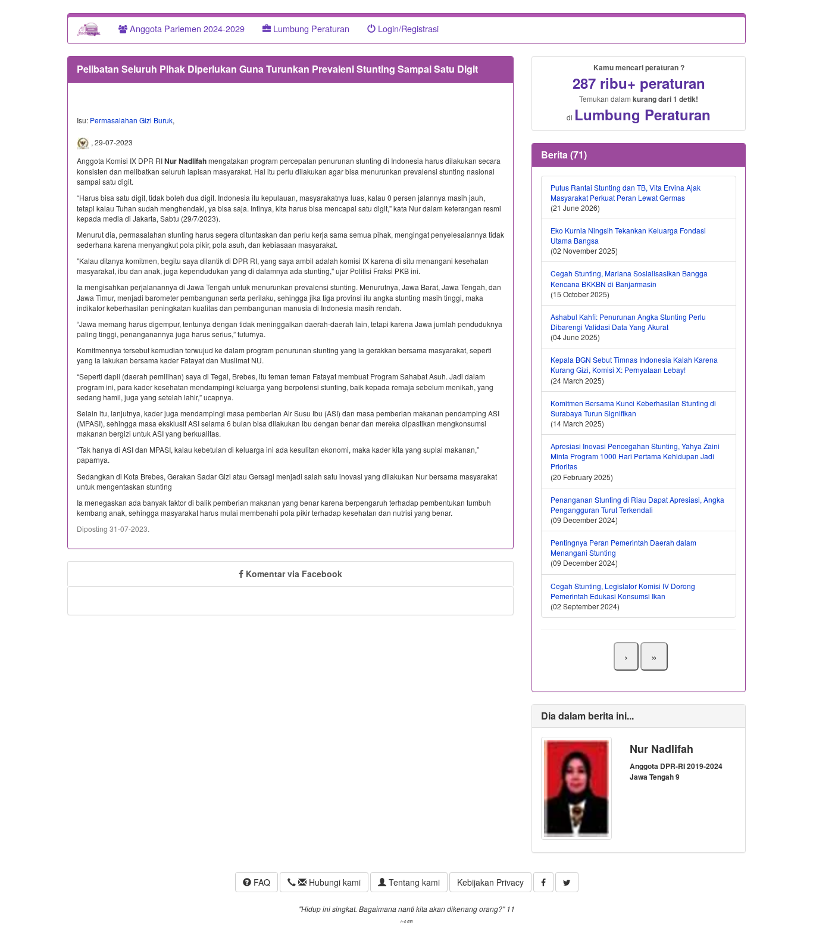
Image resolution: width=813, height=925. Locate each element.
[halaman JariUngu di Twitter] (567, 882)
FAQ (260, 882)
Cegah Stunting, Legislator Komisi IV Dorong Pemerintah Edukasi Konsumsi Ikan (623, 591)
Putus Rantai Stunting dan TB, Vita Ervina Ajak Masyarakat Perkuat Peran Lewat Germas (626, 192)
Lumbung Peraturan (310, 28)
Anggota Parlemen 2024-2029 (186, 28)
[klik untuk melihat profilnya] (576, 787)
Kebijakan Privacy (490, 882)
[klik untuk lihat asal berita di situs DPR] (84, 142)
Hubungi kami (334, 882)
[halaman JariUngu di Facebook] (543, 882)
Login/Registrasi (407, 28)
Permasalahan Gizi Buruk (131, 120)
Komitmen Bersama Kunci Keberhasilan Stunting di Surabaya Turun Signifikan (633, 408)
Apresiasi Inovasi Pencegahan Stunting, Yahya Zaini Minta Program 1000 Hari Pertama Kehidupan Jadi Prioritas (635, 456)
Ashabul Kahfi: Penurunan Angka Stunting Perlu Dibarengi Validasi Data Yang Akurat (628, 322)
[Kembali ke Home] (89, 28)
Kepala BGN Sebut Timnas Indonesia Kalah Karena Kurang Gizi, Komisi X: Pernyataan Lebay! (634, 364)
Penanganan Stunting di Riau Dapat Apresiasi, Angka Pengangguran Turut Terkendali (637, 504)
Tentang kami (413, 882)
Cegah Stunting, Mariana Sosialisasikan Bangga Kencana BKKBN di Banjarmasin (629, 278)
